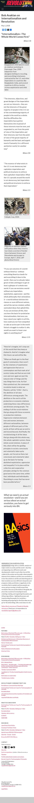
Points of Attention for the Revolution (10, 649)
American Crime (5, 651)
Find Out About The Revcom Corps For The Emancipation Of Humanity (16, 688)
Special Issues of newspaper (11, 732)
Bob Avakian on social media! (8, 675)
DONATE (3, 715)
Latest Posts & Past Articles (8, 725)
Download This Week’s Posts (8, 727)
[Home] (16, 3)
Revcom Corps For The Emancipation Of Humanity (14, 759)
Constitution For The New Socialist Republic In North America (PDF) (16, 672)
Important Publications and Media (9, 697)
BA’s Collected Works (6, 662)
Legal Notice (4, 789)
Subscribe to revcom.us (9, 606)
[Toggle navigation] (2, 9)
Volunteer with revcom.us (7, 713)
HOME (3, 628)
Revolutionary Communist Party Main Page (12, 685)
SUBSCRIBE (4, 718)
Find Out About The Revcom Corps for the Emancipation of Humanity (16, 645)
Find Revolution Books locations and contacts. (12, 757)
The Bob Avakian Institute (7, 678)
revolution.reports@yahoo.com (11, 610)
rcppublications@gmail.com (8, 765)
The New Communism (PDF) (8, 669)
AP (28, 214)
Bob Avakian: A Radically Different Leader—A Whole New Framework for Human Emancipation (15, 633)
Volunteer (3, 754)
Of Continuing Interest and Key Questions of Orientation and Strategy (16, 694)
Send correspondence (6, 752)
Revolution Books (5, 691)
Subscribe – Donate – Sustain (8, 734)
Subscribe (3, 750)
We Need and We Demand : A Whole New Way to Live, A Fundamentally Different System (15, 639)
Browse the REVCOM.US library (9, 737)
